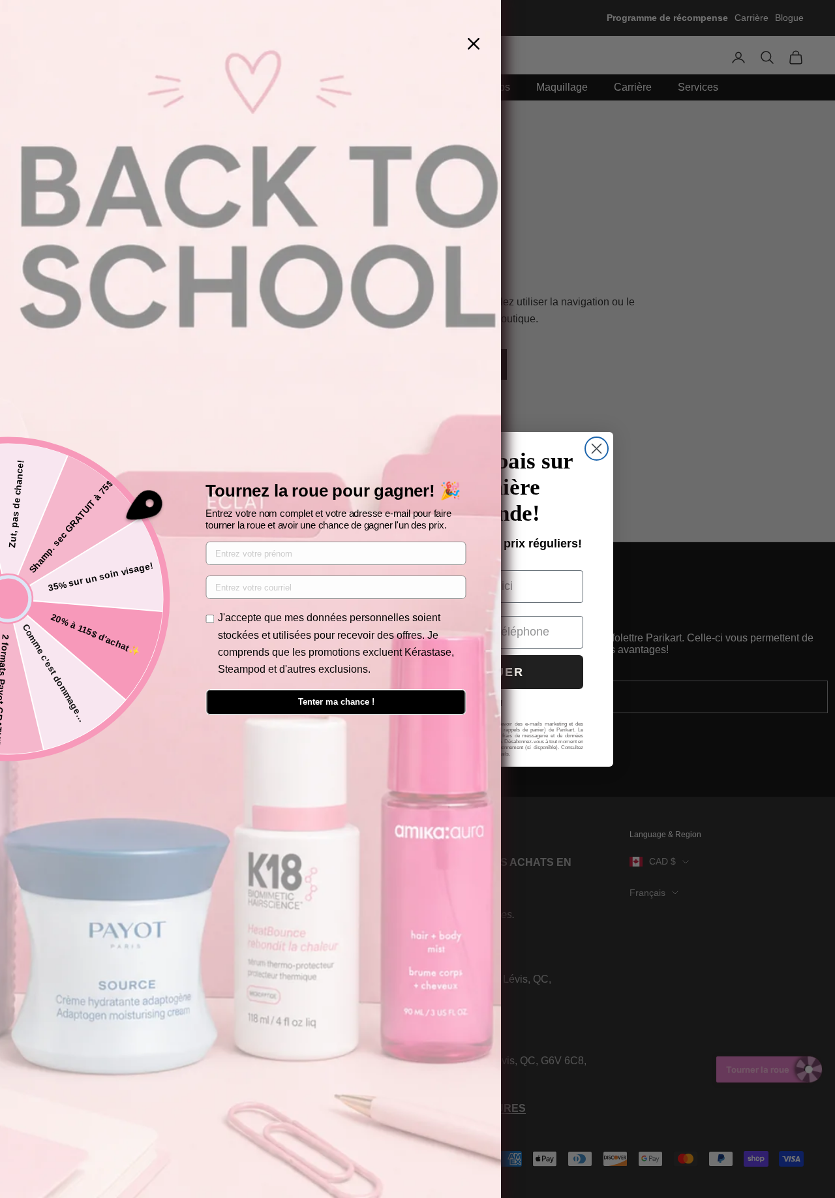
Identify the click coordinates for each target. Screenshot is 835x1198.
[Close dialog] (596, 448)
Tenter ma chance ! (336, 702)
